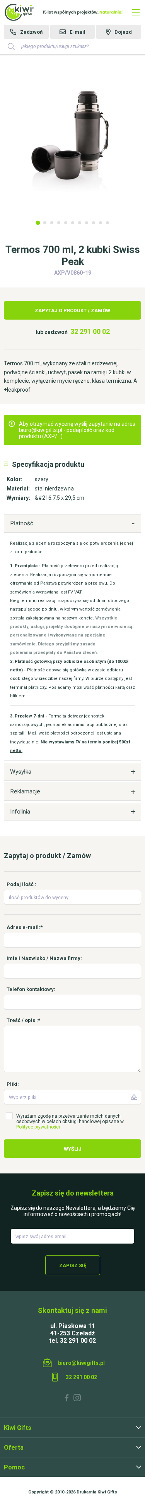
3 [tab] (51, 222)
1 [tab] (38, 222)
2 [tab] (44, 222)
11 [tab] (107, 222)
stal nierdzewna (54, 488)
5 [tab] (65, 222)
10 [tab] (100, 222)
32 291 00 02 (90, 331)
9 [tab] (93, 222)
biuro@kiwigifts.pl (81, 1363)
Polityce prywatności (38, 1127)
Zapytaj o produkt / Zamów (72, 310)
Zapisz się (72, 1265)
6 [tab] (72, 222)
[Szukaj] (11, 46)
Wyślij (73, 1149)
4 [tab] (58, 222)
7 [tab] (79, 222)
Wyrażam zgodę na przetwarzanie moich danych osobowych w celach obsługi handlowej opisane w (70, 1121)
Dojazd (123, 32)
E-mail (77, 32)
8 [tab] (86, 222)
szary (41, 479)
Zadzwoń (31, 32)
